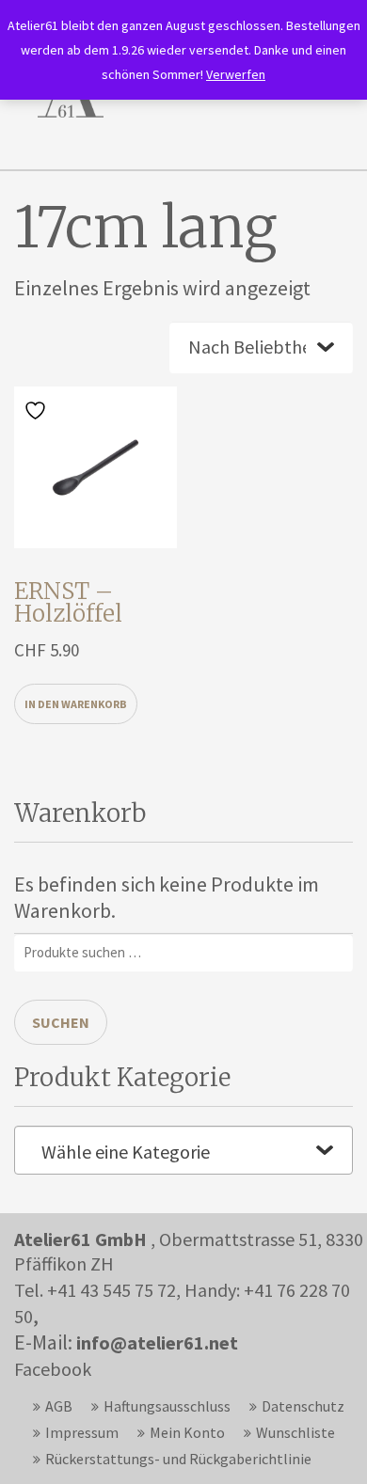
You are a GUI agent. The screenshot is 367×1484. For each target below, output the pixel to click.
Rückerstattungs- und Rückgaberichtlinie (178, 1458)
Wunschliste (295, 1432)
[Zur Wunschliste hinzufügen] (38, 409)
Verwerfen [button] (235, 74)
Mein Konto (187, 1432)
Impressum (82, 1432)
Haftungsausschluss (167, 1406)
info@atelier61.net (157, 1342)
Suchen (60, 1022)
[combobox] (183, 1150)
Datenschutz (303, 1406)
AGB (58, 1406)
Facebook (52, 1369)
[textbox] (183, 1152)
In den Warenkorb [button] (75, 704)
